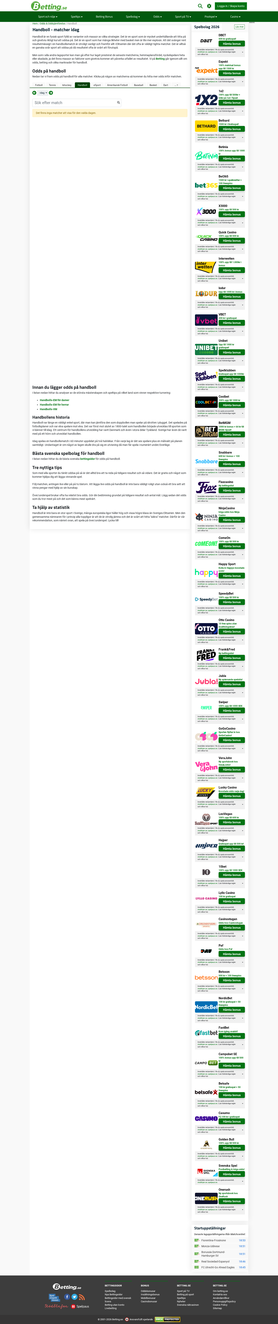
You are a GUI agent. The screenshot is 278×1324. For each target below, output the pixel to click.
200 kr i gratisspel (228, 318)
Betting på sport (185, 1294)
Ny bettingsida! (226, 485)
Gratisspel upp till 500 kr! (231, 844)
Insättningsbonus (150, 1294)
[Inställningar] (209, 6)
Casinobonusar (149, 1301)
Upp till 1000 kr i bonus (230, 292)
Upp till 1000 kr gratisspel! (226, 346)
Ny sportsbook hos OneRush (228, 1195)
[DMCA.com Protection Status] (167, 1319)
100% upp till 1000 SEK (230, 706)
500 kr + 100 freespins (230, 975)
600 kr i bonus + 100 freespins (229, 458)
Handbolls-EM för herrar (54, 404)
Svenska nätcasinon (188, 1304)
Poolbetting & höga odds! (232, 1169)
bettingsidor (87, 458)
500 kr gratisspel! (227, 39)
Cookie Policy (220, 1304)
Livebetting (110, 1308)
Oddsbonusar (148, 1291)
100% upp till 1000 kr (229, 400)
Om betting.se (220, 1291)
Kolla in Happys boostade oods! (231, 569)
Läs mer (239, 26)
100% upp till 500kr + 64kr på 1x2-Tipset (229, 96)
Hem (35, 23)
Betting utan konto (114, 1304)
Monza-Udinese (210, 1246)
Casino (234, 16)
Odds (156, 16)
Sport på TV (182, 16)
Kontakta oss (220, 1294)
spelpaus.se (212, 52)
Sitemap (217, 1308)
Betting (160, 58)
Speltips (76, 16)
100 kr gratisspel (227, 896)
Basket (153, 85)
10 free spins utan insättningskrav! (228, 625)
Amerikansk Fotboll (117, 85)
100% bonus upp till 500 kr (231, 1059)
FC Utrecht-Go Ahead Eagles (218, 1267)
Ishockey (66, 85)
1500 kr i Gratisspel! (229, 124)
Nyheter (181, 1301)
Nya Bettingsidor (113, 1294)
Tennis (52, 85)
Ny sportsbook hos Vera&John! (228, 763)
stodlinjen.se (202, 52)
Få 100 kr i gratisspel (229, 1117)
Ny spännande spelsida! (230, 679)
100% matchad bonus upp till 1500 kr (230, 67)
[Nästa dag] (51, 93)
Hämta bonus (232, 43)
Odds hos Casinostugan (231, 923)
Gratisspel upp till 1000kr (231, 374)
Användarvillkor (221, 1298)
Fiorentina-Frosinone (213, 1240)
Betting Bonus (104, 16)
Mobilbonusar (148, 1298)
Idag (42, 92)
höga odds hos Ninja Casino (229, 514)
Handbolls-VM (48, 409)
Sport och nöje (47, 16)
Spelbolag (132, 16)
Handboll (82, 85)
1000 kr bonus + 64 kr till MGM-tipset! (231, 428)
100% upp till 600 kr (229, 817)
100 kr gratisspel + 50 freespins (230, 1003)
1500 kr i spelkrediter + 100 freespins (230, 182)
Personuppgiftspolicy (224, 1301)
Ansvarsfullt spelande (141, 1319)
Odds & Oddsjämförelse (52, 23)
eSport (97, 85)
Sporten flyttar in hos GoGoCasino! (229, 734)
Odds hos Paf (225, 949)
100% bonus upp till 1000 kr (232, 152)
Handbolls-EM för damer (54, 400)
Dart (165, 85)
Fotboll (39, 85)
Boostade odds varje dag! (231, 791)
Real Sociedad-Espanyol (215, 1261)
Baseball (138, 85)
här (207, 54)
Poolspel (210, 16)
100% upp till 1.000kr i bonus (230, 264)
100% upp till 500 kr (229, 209)
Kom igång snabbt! (228, 1031)
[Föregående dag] (34, 93)
